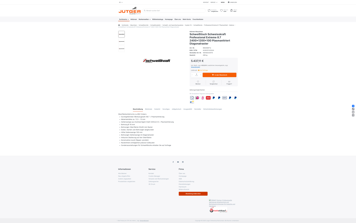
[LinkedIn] (183, 162)
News (223, 2)
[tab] (138, 109)
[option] (121, 34)
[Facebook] (173, 162)
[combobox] (121, 2)
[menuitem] (124, 19)
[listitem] (156, 61)
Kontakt (206, 2)
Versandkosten (195, 67)
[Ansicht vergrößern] (156, 61)
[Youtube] (178, 162)
